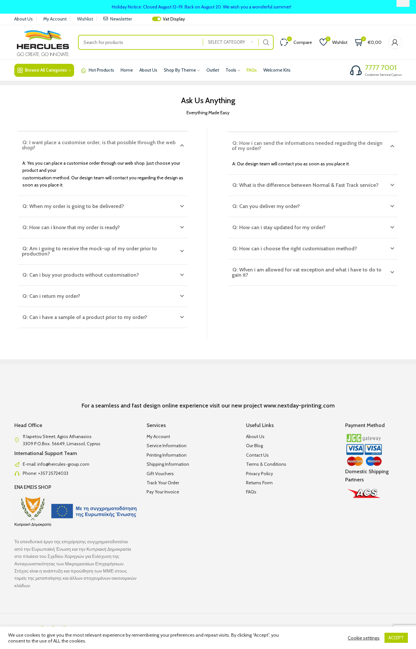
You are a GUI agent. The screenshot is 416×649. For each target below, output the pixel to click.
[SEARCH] (266, 42)
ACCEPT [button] (396, 637)
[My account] (395, 42)
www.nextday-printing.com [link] (299, 405)
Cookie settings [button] (364, 638)
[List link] (75, 464)
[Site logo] (43, 42)
